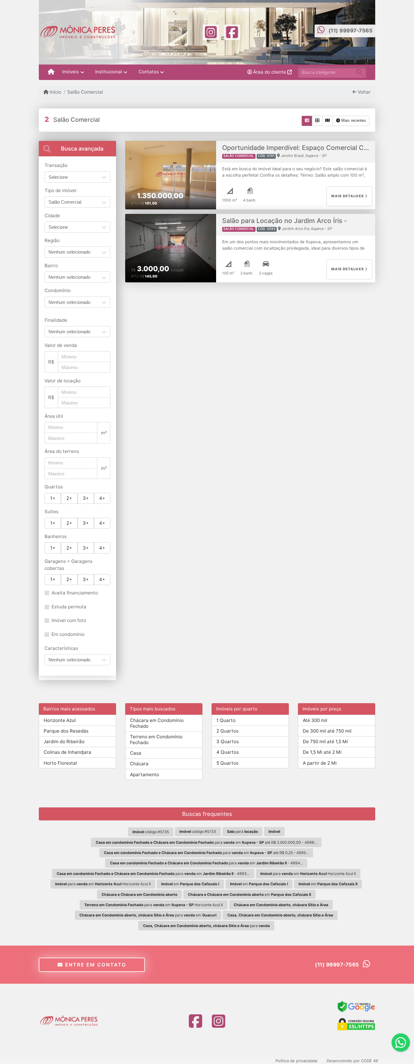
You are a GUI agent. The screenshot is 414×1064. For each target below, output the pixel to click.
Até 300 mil (315, 720)
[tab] (77, 148)
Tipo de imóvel (60, 190)
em (190, 884)
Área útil (54, 416)
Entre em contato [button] (94, 965)
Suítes (51, 511)
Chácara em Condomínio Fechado (157, 723)
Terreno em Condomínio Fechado (156, 739)
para (242, 831)
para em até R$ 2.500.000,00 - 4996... (206, 842)
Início (54, 92)
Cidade (52, 215)
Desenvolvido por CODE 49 (352, 1060)
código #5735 (150, 832)
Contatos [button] (149, 72)
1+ (52, 498)
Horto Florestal (60, 763)
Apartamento (144, 774)
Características (61, 648)
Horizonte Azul (60, 720)
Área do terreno (62, 451)
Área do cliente (269, 72)
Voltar (363, 92)
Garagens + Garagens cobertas (68, 564)
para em (147, 915)
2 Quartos (227, 731)
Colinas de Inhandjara (67, 752)
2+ (69, 498)
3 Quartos (227, 741)
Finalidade (56, 320)
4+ (102, 498)
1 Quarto (225, 720)
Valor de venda (61, 345)
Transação (56, 165)
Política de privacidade (296, 1060)
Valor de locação (63, 381)
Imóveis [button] (70, 72)
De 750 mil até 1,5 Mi (325, 741)
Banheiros (56, 536)
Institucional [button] (108, 72)
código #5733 (197, 831)
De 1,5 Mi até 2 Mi (322, 752)
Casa (135, 753)
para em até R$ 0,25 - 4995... (206, 852)
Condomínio (58, 290)
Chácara (139, 763)
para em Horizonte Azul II (308, 873)
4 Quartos (227, 752)
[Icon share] (210, 32)
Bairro (51, 265)
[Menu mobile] (51, 72)
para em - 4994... (206, 863)
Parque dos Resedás (66, 731)
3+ (86, 498)
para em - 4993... (153, 873)
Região (52, 240)
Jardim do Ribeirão (64, 741)
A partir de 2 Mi (320, 763)
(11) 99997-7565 (351, 31)
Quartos (54, 487)
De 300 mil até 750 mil (327, 731)
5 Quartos (227, 763)
